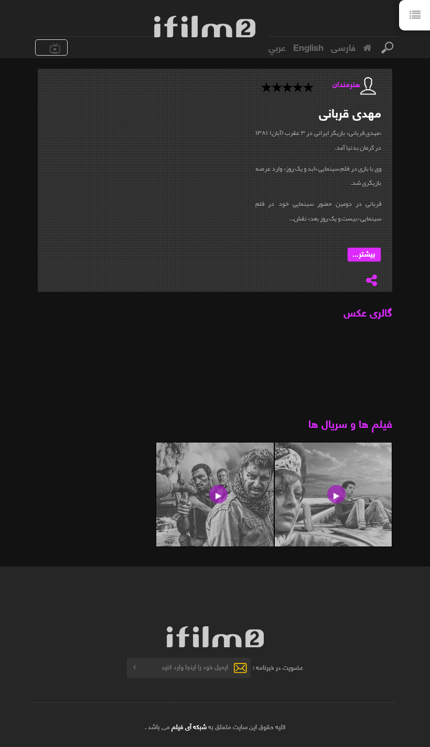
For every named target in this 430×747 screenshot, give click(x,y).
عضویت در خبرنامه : (278, 666)
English (308, 46)
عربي (277, 46)
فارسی (343, 46)
